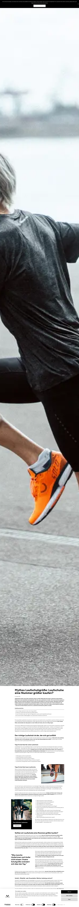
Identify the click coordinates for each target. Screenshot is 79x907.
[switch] (33, 905)
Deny (69, 899)
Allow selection (69, 895)
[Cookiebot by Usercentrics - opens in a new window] (7, 905)
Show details (60, 904)
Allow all (69, 891)
